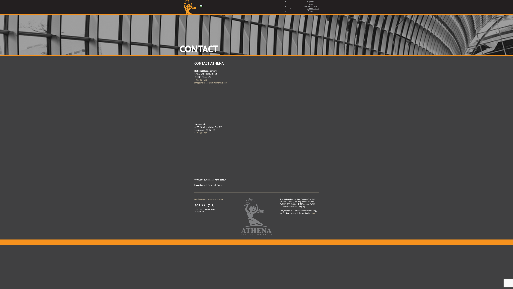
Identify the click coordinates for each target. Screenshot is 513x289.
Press (310, 11)
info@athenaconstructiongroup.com (210, 82)
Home (310, 4)
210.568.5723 (200, 133)
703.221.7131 (200, 79)
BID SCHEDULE (313, 8)
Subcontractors (310, 6)
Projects (310, 1)
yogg (313, 213)
